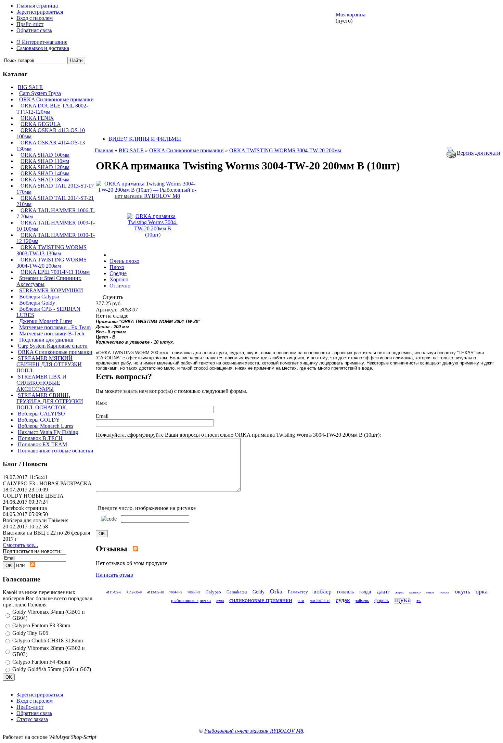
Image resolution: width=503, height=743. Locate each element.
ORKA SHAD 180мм (45, 179)
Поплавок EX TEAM (42, 444)
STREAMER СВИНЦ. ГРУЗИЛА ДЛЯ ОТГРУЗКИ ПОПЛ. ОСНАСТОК (49, 401)
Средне (118, 273)
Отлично (119, 286)
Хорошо (118, 279)
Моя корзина (350, 14)
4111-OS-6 (113, 592)
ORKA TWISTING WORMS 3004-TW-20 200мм (51, 263)
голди (365, 591)
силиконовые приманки (260, 600)
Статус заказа (32, 719)
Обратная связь (34, 30)
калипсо (415, 592)
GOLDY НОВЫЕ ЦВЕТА (33, 496)
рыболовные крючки (191, 600)
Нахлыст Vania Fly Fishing (48, 432)
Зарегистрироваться (39, 12)
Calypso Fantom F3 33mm (41, 625)
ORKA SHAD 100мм (45, 155)
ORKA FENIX (37, 118)
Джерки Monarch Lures (45, 321)
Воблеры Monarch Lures (45, 426)
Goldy (259, 591)
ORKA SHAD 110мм (45, 161)
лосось (444, 592)
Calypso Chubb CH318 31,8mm (47, 640)
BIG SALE (30, 87)
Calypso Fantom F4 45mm (41, 662)
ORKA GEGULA (41, 124)
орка (482, 591)
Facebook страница (25, 508)
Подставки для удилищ (46, 340)
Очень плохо (124, 261)
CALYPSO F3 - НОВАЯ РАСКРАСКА (47, 483)
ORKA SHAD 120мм (45, 167)
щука (402, 599)
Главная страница (37, 6)
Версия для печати (478, 153)
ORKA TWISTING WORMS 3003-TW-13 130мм (51, 250)
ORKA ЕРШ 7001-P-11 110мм (55, 272)
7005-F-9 (194, 592)
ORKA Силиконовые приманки (56, 99)
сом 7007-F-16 (320, 601)
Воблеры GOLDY (39, 420)
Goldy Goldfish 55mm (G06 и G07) (51, 669)
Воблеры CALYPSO (41, 414)
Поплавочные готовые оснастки (55, 450)
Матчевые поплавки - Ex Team (55, 327)
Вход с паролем (34, 18)
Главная (104, 150)
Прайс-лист (29, 24)
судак (343, 600)
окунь (462, 591)
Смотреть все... (20, 545)
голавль (345, 591)
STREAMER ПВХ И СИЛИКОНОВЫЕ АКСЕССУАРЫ (41, 383)
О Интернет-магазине (41, 42)
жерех (399, 592)
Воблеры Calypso (39, 296)
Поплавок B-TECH (40, 438)
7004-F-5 (175, 592)
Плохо (116, 267)
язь (418, 601)
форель (381, 600)
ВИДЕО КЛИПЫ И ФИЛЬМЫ (144, 139)
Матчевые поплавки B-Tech (51, 333)
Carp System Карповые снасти (53, 346)
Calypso (213, 591)
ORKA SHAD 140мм (45, 173)
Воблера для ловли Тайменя (35, 520)
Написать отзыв (114, 575)
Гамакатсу (298, 591)
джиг (383, 591)
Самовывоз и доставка (42, 48)
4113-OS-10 (155, 592)
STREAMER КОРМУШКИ (51, 290)
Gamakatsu (237, 591)
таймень (362, 601)
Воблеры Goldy (37, 303)
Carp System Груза (40, 93)
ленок (430, 592)
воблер (322, 591)
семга (220, 601)
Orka (276, 591)
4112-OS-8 (134, 592)
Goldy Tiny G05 (30, 633)
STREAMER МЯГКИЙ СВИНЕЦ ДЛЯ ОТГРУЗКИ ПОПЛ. (49, 364)
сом (301, 600)
